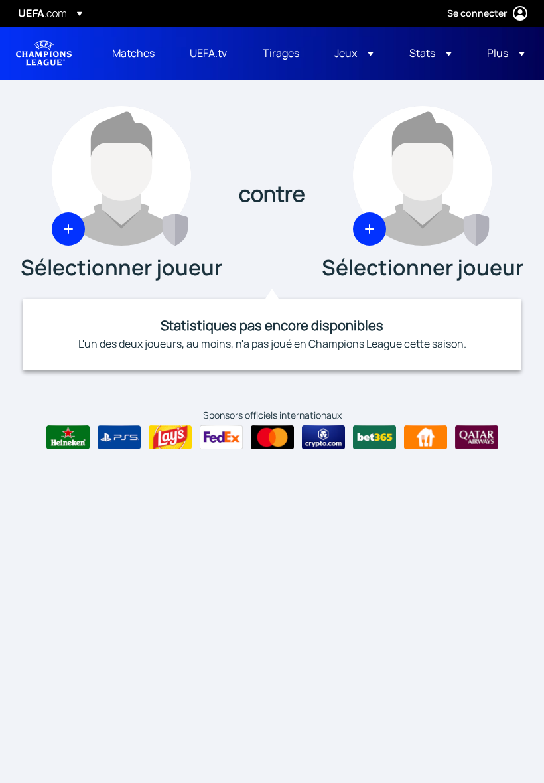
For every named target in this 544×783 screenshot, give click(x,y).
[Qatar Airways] (476, 437)
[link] (133, 53)
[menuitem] (134, 53)
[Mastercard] (272, 437)
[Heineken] (68, 437)
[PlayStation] (119, 437)
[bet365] (374, 437)
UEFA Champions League (44, 53)
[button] (354, 53)
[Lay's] (170, 437)
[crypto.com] (323, 437)
